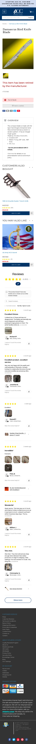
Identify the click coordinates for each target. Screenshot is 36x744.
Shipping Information (8, 625)
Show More (23, 325)
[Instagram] (26, 739)
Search (30, 17)
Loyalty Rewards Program (10, 642)
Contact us (5, 633)
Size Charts (5, 629)
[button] (30, 167)
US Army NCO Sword (9, 252)
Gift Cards (5, 649)
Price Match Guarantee (9, 627)
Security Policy (7, 655)
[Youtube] (18, 739)
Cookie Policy (6, 631)
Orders (4, 670)
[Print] (11, 111)
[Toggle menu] (4, 12)
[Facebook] (3, 111)
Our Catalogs (6, 661)
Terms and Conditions (9, 621)
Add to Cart (16, 213)
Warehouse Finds (7, 647)
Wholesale (5, 651)
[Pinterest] (18, 111)
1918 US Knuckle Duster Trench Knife (15, 201)
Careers (4, 635)
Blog (3, 659)
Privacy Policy (6, 653)
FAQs (4, 617)
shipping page (8, 712)
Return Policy (6, 623)
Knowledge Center (8, 657)
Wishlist (32, 213)
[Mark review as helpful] (29, 343)
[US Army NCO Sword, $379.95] (18, 237)
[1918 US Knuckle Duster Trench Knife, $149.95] (18, 185)
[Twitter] (14, 111)
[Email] (7, 111)
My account (6, 668)
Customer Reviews (8, 619)
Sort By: (19, 306)
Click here (11, 153)
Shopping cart (6, 675)
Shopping (33, 11)
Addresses (5, 672)
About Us (5, 645)
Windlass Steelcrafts (20, 136)
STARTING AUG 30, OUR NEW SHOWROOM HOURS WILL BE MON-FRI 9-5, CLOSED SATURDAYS (18, 3)
